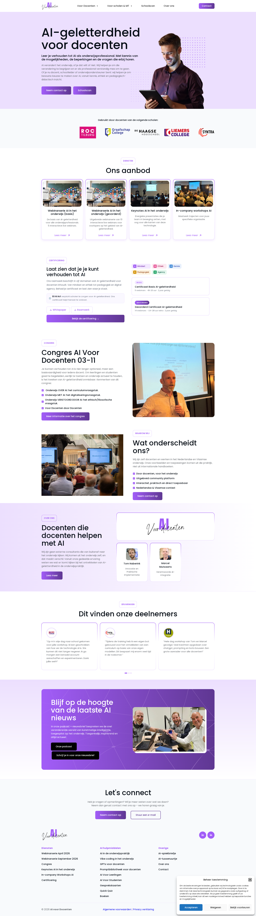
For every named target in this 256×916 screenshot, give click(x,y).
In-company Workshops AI (57, 875)
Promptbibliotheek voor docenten (120, 869)
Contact (207, 5)
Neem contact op (56, 90)
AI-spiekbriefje (167, 853)
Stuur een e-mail (146, 815)
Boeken (104, 896)
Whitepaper (59, 309)
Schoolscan (148, 6)
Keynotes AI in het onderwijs (58, 869)
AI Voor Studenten (111, 880)
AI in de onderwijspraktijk (115, 853)
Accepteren (191, 907)
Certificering (48, 880)
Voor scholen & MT (118, 6)
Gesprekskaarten (110, 885)
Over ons (169, 6)
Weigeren (215, 907)
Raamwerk (83, 309)
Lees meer (52, 575)
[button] (250, 879)
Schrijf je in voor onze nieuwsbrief (75, 755)
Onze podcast (64, 746)
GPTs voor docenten (112, 864)
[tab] (125, 673)
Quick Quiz (106, 891)
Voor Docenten (86, 6)
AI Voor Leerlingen (110, 875)
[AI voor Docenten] (50, 6)
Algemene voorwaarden (117, 909)
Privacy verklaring (143, 909)
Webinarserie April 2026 (55, 853)
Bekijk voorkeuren (240, 907)
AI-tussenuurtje (167, 858)
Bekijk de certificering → (85, 318)
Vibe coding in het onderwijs (117, 858)
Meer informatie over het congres (65, 416)
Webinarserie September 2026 (59, 858)
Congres (46, 864)
